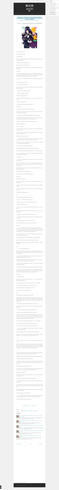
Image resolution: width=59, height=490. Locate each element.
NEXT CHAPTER (33, 405)
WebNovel (33, 20)
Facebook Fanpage (32, 13)
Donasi (36, 13)
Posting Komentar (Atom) (22, 482)
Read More (32, 418)
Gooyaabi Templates (34, 485)
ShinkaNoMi (27, 20)
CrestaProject (19, 485)
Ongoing (22, 13)
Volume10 (30, 20)
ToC (30, 405)
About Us (19, 13)
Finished (28, 13)
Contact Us (39, 13)
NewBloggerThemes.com (26, 485)
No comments (36, 20)
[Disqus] (29, 454)
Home (16, 13)
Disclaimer (42, 13)
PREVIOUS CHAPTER (26, 405)
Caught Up (25, 13)
